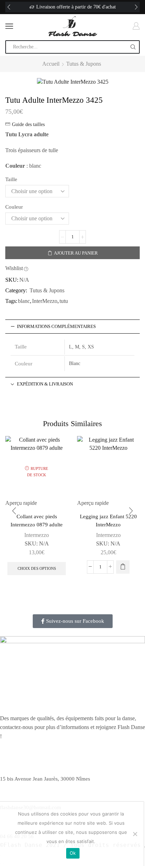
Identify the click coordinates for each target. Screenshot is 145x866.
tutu (63, 301)
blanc (24, 301)
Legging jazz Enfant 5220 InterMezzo (108, 520)
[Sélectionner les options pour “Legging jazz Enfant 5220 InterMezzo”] (123, 567)
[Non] (134, 833)
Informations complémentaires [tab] (56, 326)
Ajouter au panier (76, 253)
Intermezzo (36, 535)
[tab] (72, 326)
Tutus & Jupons (83, 64)
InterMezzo (44, 301)
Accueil (50, 64)
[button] (8, 7)
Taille (11, 179)
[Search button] (133, 47)
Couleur (14, 207)
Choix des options (37, 568)
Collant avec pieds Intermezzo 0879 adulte (37, 520)
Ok (73, 853)
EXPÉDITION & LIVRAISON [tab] (45, 384)
